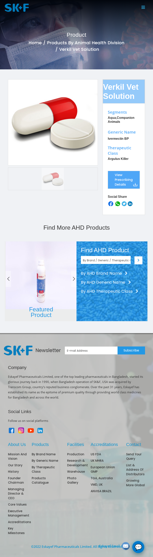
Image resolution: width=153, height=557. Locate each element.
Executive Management (18, 513)
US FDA (96, 454)
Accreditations (19, 522)
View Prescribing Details (124, 180)
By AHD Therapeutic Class (107, 291)
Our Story (15, 465)
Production (75, 454)
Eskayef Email (109, 546)
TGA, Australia (102, 478)
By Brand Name (44, 454)
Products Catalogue (40, 480)
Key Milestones (16, 530)
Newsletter (48, 350)
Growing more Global (135, 482)
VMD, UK (97, 484)
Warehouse (76, 471)
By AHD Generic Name (103, 282)
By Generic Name (45, 461)
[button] (73, 279)
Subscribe (131, 350)
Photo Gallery (72, 480)
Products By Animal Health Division (86, 43)
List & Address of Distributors (135, 469)
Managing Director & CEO (16, 493)
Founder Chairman (16, 480)
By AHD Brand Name (102, 273)
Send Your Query (134, 456)
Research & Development (77, 463)
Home (35, 43)
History (13, 471)
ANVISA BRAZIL (101, 491)
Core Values (17, 504)
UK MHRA (97, 461)
